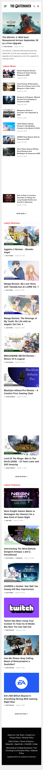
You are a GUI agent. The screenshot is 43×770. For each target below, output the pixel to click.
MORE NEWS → (21, 213)
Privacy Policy (15, 738)
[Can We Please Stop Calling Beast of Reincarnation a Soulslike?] (21, 645)
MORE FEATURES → (21, 714)
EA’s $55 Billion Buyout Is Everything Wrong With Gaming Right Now (20, 699)
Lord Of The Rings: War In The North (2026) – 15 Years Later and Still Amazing (21, 461)
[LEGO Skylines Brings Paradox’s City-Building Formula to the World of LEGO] (9, 126)
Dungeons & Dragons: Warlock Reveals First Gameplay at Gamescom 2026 (28, 99)
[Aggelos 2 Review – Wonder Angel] (21, 236)
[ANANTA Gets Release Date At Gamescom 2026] (9, 140)
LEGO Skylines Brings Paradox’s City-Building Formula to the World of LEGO (28, 126)
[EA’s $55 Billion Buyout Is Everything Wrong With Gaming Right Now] (21, 683)
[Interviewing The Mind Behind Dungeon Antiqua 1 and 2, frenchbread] (21, 535)
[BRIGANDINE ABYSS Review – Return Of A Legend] (21, 343)
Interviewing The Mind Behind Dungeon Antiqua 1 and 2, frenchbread (19, 551)
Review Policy (28, 738)
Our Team (20, 735)
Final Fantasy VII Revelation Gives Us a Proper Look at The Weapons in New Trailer (28, 86)
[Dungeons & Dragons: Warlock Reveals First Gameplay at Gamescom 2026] (9, 100)
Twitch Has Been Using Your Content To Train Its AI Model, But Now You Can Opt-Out (19, 624)
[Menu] (5, 6)
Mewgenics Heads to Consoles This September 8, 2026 (27, 112)
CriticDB (28, 744)
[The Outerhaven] (20, 6)
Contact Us (30, 735)
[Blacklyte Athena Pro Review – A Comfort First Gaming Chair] (21, 377)
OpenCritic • (20, 744)
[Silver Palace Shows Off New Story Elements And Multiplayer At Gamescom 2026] (9, 152)
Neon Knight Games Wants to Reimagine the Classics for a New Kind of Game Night (19, 514)
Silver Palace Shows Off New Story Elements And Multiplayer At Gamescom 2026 (28, 151)
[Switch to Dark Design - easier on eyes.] (34, 6)
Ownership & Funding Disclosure (19, 748)
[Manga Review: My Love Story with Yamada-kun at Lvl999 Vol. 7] (21, 271)
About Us (11, 735)
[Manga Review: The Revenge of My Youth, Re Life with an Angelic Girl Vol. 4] (21, 305)
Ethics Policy (14, 741)
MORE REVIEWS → (21, 476)
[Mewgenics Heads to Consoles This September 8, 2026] (9, 113)
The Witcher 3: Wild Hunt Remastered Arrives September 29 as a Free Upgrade (20, 40)
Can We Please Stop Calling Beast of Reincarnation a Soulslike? (18, 661)
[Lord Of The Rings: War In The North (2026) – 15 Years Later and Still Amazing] (21, 445)
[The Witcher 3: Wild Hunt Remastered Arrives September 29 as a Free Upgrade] (21, 23)
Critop (35, 744)
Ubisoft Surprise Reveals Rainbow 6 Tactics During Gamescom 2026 (26, 73)
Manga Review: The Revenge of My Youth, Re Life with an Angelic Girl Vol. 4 (20, 321)
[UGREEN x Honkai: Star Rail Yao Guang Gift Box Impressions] (21, 573)
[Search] (38, 6)
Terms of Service (26, 741)
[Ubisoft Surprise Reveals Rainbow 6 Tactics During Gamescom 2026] (9, 73)
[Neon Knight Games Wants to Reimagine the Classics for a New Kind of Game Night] (21, 498)
